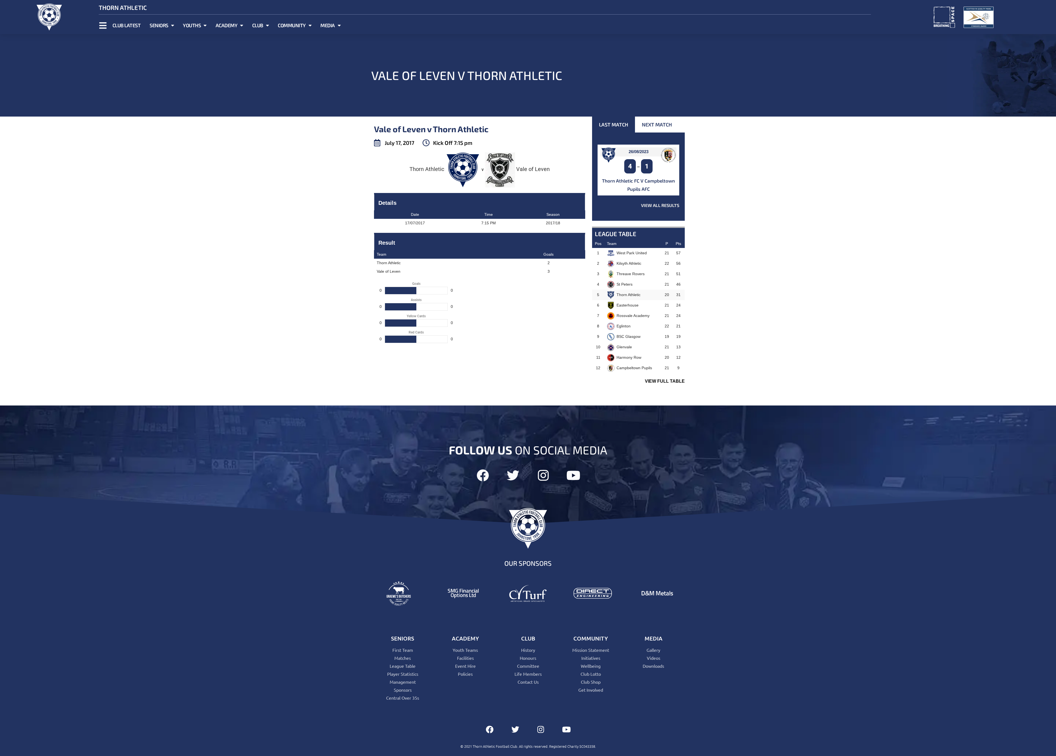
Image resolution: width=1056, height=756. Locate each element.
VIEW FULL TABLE (665, 381)
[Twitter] (513, 475)
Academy (227, 25)
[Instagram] (543, 475)
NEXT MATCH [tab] (657, 125)
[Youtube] (573, 475)
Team (612, 243)
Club (257, 25)
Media (327, 25)
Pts (678, 243)
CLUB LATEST (126, 25)
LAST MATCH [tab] (613, 125)
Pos (598, 243)
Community (292, 25)
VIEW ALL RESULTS (660, 205)
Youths (192, 25)
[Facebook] (483, 475)
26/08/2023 (638, 151)
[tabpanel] (638, 177)
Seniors (159, 25)
